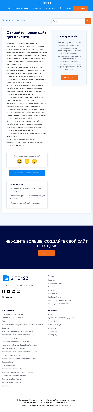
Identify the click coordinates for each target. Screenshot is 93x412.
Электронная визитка (11, 355)
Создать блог (7, 362)
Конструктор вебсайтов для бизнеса (17, 331)
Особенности (53, 287)
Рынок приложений (59, 300)
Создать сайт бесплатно (12, 314)
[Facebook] (4, 291)
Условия (25, 405)
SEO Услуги (6, 386)
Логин (68, 8)
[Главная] (9, 8)
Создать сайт (69, 77)
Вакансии (55, 324)
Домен (4, 321)
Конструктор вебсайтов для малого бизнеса (21, 352)
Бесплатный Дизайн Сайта (12, 382)
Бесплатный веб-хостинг (12, 379)
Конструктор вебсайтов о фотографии (18, 335)
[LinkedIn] (13, 291)
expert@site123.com (22, 145)
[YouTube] (18, 291)
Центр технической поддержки (61, 318)
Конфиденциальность (37, 405)
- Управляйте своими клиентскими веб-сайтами (25, 189)
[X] (8, 291)
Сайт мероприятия (10, 338)
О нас (50, 314)
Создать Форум (8, 365)
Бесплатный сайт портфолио (14, 348)
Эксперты (21, 20)
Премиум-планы (21, 8)
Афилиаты (52, 328)
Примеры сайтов (55, 293)
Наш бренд (52, 335)
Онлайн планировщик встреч (14, 376)
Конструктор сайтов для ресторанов (17, 372)
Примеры (37, 8)
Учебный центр (54, 321)
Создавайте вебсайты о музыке (15, 341)
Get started (81, 8)
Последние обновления (58, 304)
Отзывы (51, 290)
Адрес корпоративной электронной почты (19, 359)
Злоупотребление (53, 405)
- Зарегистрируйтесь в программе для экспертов (27, 197)
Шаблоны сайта (54, 297)
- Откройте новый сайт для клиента (26, 203)
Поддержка (50, 8)
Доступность (66, 405)
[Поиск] (88, 21)
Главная (51, 280)
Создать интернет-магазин (13, 318)
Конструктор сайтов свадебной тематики (19, 345)
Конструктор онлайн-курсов (14, 369)
